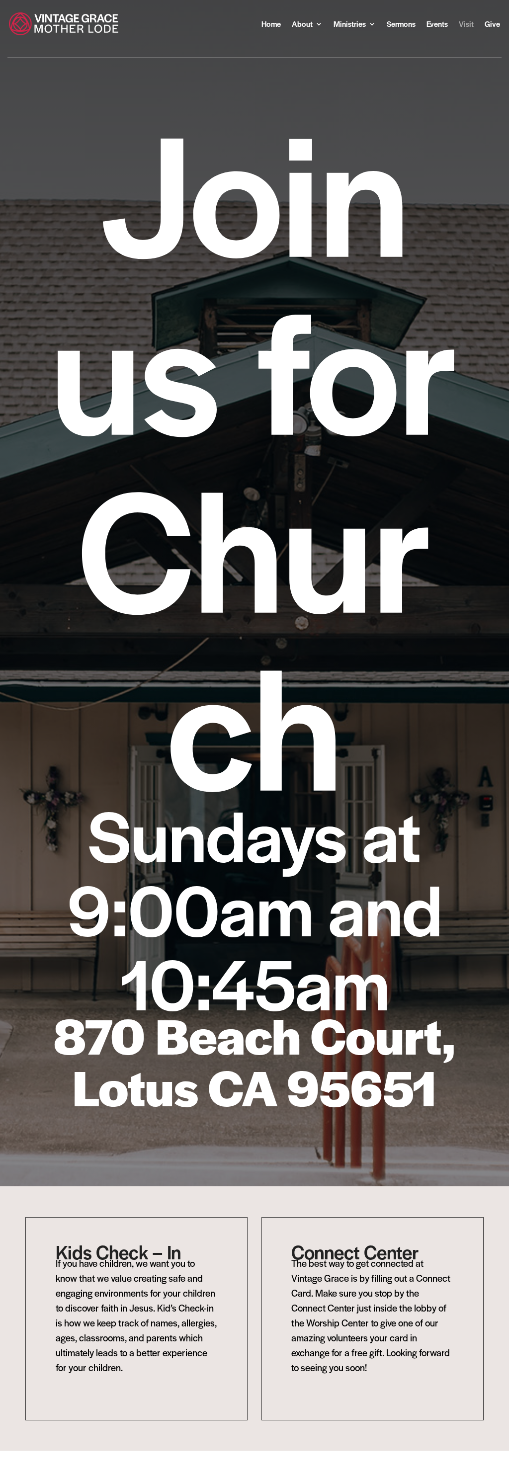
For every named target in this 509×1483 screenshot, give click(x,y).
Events (437, 23)
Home (271, 23)
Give (492, 23)
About (302, 23)
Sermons (401, 23)
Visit (466, 23)
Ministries (350, 23)
